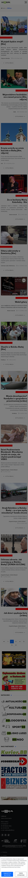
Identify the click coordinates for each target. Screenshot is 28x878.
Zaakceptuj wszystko (7, 874)
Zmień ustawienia (20, 874)
